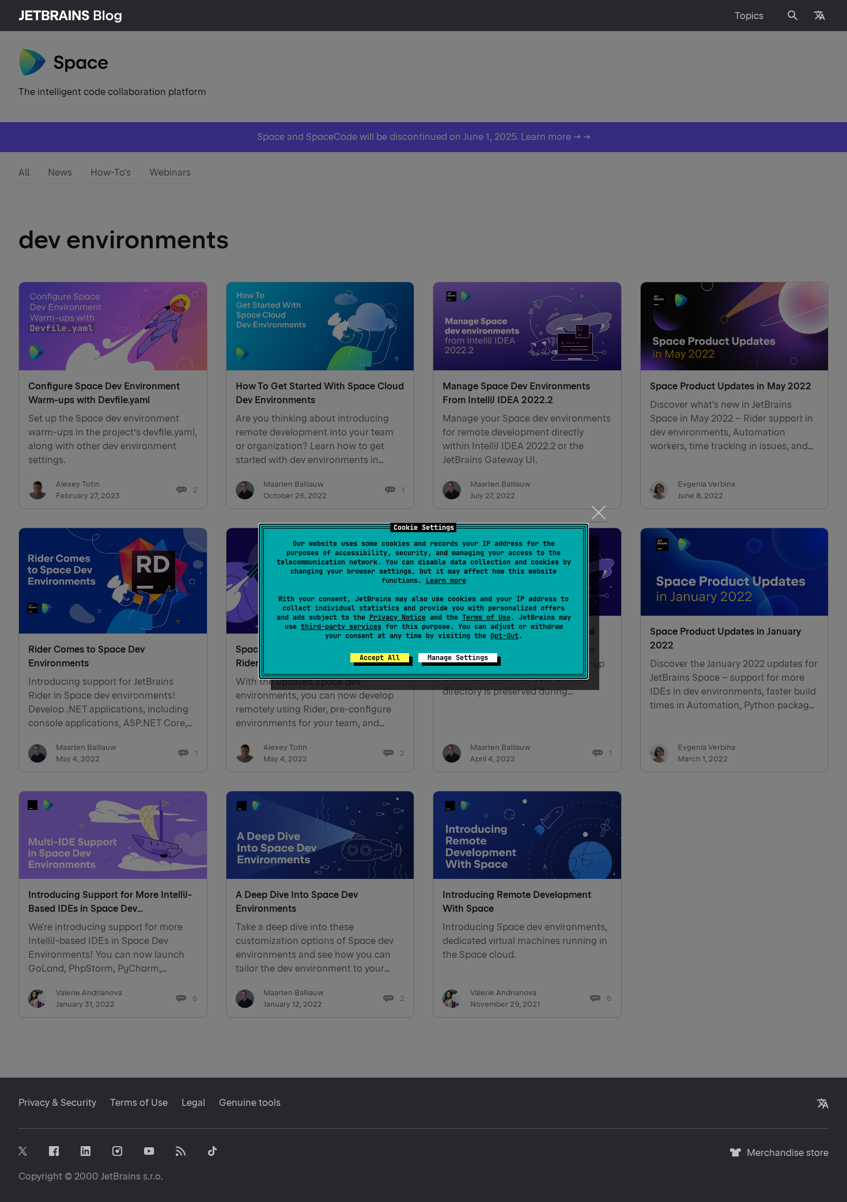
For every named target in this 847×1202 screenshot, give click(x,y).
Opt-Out (504, 635)
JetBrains (121, 1176)
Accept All (380, 657)
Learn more (446, 580)
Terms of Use (486, 617)
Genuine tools (250, 1102)
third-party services (341, 626)
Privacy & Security (57, 1102)
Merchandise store (784, 1158)
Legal (193, 1102)
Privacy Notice (397, 617)
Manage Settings (458, 657)
